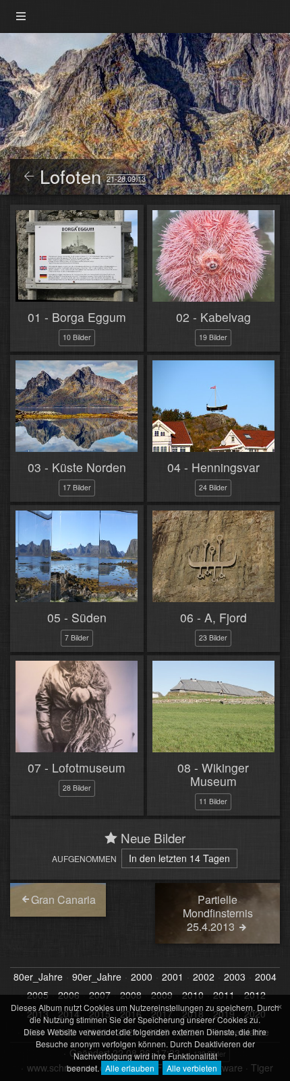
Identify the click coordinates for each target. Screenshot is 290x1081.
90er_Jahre (96, 977)
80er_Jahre (38, 977)
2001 (172, 977)
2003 (234, 977)
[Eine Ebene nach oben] (29, 177)
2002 (203, 977)
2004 (266, 977)
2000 (141, 977)
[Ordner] (21, 16)
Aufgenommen (84, 858)
